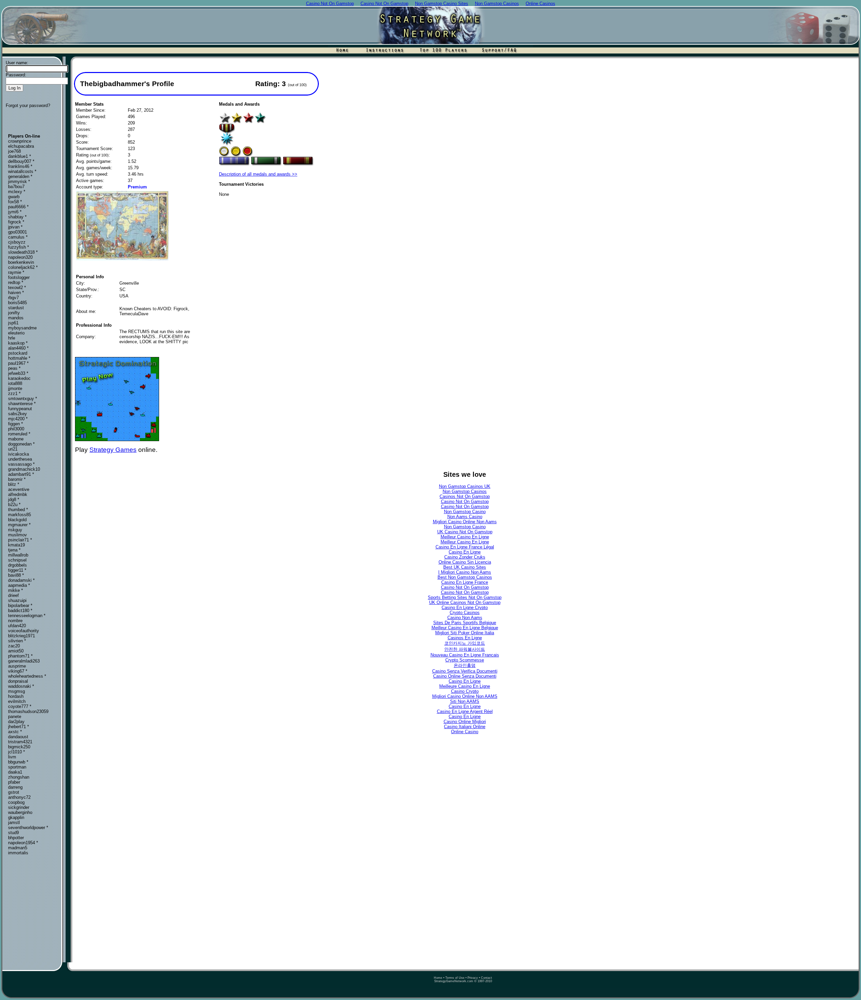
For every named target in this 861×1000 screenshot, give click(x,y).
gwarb (14, 196)
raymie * (16, 272)
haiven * (16, 292)
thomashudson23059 (28, 711)
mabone (16, 438)
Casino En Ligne (465, 552)
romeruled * (19, 433)
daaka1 (15, 772)
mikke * (15, 590)
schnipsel (17, 560)
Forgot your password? (28, 105)
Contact (486, 977)
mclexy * (16, 191)
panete (14, 716)
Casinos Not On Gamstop (465, 496)
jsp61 (13, 322)
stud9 (13, 832)
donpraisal (18, 681)
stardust (16, 307)
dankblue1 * (19, 156)
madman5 (17, 847)
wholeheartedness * (27, 676)
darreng (15, 787)
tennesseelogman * (26, 615)
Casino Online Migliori (465, 721)
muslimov (17, 534)
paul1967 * (18, 363)
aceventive (18, 489)
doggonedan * (21, 444)
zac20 (14, 645)
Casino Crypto (465, 691)
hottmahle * (19, 358)
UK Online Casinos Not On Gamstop (464, 602)
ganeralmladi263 (24, 661)
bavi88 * (16, 575)
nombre (15, 620)
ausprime (17, 666)
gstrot (13, 792)
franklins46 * (20, 166)
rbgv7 (13, 297)
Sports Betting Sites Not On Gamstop (464, 597)
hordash (16, 696)
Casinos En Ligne (465, 637)
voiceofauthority (23, 630)
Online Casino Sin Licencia (465, 562)
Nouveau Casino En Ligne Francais (464, 654)
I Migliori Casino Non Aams (464, 572)
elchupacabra (21, 146)
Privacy (472, 977)
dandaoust (18, 736)
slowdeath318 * (23, 252)
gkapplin (16, 817)
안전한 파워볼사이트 (464, 649)
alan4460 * (18, 348)
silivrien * (17, 640)
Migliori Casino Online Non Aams (465, 521)
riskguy (15, 529)
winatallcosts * (22, 171)
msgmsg (16, 691)
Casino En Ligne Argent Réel (465, 711)
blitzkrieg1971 (21, 635)
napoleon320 (20, 257)
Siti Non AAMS (464, 701)
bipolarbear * (20, 605)
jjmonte (15, 388)
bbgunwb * (18, 761)
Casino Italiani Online (464, 726)
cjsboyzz (17, 242)
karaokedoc (19, 378)
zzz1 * (14, 393)
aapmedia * (19, 585)
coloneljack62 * (23, 267)
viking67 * (17, 671)
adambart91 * (21, 474)
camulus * (18, 237)
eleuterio (16, 332)
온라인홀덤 (465, 665)
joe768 (14, 151)
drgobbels (17, 565)
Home (438, 977)
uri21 (12, 449)
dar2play (16, 721)
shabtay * (17, 216)
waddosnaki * (21, 686)
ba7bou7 (16, 186)
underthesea (20, 459)
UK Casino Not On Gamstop (464, 531)
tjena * (14, 549)
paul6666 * (18, 206)
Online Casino (464, 731)
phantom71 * (20, 655)
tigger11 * (17, 570)
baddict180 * (20, 610)
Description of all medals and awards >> (258, 174)
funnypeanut (20, 408)
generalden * (20, 176)
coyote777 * (19, 706)
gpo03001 (17, 232)
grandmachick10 (24, 469)
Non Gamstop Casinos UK (464, 486)
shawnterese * (22, 403)
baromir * (17, 479)
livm (12, 756)
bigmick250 (19, 746)
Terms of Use (454, 977)
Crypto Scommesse (464, 660)
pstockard (17, 353)
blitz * (13, 484)
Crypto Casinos (465, 612)
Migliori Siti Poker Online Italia (464, 632)
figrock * (16, 221)
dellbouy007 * (21, 161)
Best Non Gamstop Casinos (465, 577)
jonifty (14, 312)
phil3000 (16, 428)
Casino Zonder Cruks (464, 557)
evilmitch (17, 701)
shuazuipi (17, 600)
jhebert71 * (18, 726)
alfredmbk (17, 494)
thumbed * (18, 509)
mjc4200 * (18, 418)
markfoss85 (19, 514)
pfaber (14, 782)
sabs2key (17, 413)
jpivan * (15, 226)
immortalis (18, 852)
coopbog (16, 802)
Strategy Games (113, 449)
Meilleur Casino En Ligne (465, 536)
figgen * (15, 423)
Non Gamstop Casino (465, 511)
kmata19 (16, 544)
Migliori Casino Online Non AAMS (464, 696)
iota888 (15, 383)
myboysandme (22, 327)
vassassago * (21, 464)
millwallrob (18, 555)
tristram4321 (20, 741)
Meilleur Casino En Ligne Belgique (465, 627)
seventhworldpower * (28, 827)
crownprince (19, 141)
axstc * (15, 731)
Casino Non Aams (464, 617)
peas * (14, 368)
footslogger (19, 277)
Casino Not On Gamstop (465, 501)
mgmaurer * (19, 524)
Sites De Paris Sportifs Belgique (464, 622)
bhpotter (16, 837)
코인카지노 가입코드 (464, 643)
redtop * (15, 282)
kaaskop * (18, 343)
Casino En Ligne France (464, 582)
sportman (17, 767)
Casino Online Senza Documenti (464, 676)
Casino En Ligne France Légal (465, 546)
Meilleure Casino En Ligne (464, 686)
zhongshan (18, 777)
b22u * (14, 504)
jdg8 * (13, 499)
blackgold (17, 519)
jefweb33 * (18, 373)
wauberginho (20, 812)
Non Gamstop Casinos (465, 491)
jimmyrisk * (19, 181)
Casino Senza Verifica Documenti (464, 671)
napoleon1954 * (23, 842)
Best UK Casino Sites (464, 567)
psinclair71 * (20, 539)
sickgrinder (18, 807)
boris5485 (17, 302)
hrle (11, 338)
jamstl (14, 822)
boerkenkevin (21, 262)
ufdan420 (17, 625)
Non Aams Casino (464, 516)
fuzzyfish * (18, 247)
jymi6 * (15, 211)
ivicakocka (18, 454)
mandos (16, 317)
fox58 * (15, 201)
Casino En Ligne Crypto (465, 607)
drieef (13, 595)
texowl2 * (17, 287)
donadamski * (21, 580)
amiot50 (16, 650)
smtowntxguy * (22, 398)
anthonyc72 (19, 797)
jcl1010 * (16, 751)
